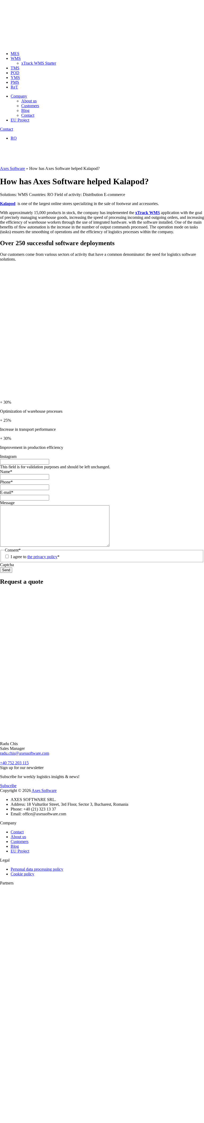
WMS (16, 58)
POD (15, 72)
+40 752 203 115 (14, 763)
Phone (6, 482)
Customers (30, 105)
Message (7, 502)
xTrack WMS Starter (38, 63)
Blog (25, 110)
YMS (15, 77)
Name (6, 471)
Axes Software (12, 168)
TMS (15, 68)
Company (19, 96)
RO (14, 138)
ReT (14, 87)
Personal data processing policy (37, 869)
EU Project (20, 120)
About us (29, 101)
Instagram (8, 456)
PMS (15, 82)
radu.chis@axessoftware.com (24, 753)
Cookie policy (22, 874)
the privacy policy (42, 556)
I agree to (35, 556)
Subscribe (8, 785)
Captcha (7, 564)
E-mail (6, 492)
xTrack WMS (147, 212)
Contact (27, 115)
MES (15, 53)
